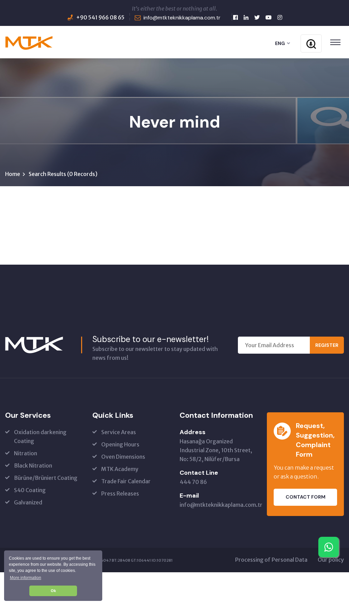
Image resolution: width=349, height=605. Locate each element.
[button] (25, 577)
